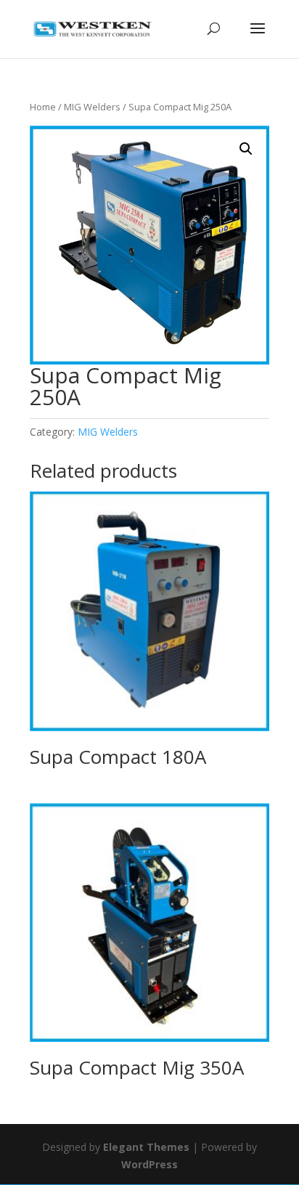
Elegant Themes (146, 1147)
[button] (246, 149)
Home (43, 106)
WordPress (149, 1164)
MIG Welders (92, 106)
